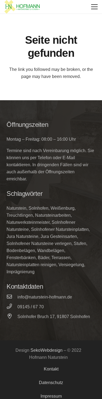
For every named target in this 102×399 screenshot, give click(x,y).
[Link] (22, 7)
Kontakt (51, 369)
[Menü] (94, 7)
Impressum (51, 396)
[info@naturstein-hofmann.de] (12, 297)
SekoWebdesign (46, 350)
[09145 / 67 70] (12, 306)
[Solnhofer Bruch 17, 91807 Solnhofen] (12, 316)
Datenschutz (51, 382)
